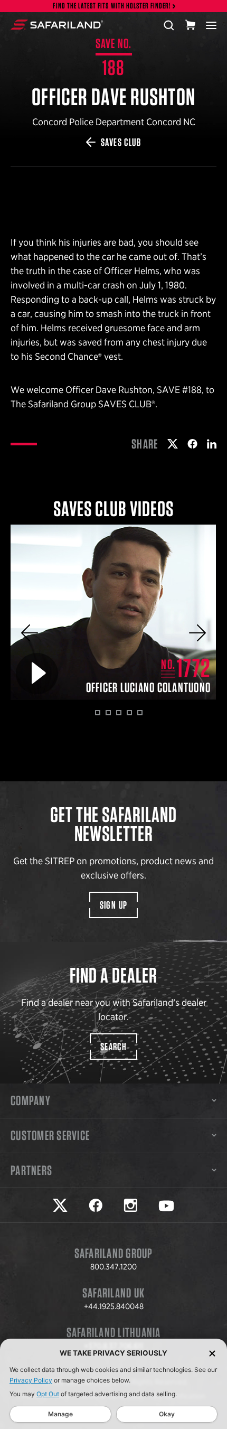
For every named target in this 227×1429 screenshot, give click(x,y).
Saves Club (121, 142)
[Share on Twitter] (172, 444)
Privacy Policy (31, 1380)
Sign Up (114, 905)
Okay (167, 1414)
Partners (31, 1170)
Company (31, 1100)
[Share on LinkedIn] (211, 444)
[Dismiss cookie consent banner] (212, 1353)
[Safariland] (57, 25)
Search (113, 1046)
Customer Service (50, 1135)
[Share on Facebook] (192, 444)
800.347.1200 (113, 1267)
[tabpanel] (113, 612)
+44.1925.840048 (114, 1306)
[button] (29, 632)
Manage (60, 1414)
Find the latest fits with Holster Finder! (112, 6)
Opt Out (47, 1394)
